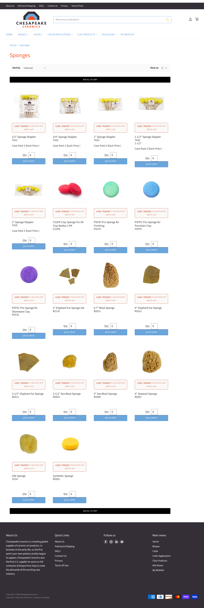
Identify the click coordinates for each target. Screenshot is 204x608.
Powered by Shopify (41, 597)
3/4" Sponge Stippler (65, 137)
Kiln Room (108, 34)
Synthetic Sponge (63, 476)
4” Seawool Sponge (146, 394)
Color (37, 34)
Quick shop (28, 161)
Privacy (64, 6)
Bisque (22, 34)
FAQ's (41, 6)
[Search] (167, 19)
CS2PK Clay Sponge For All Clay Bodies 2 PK (68, 224)
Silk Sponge (19, 476)
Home (9, 34)
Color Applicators (59, 34)
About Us (10, 6)
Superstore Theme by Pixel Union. (19, 597)
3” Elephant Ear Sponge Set (68, 308)
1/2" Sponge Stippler (24, 137)
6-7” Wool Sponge (104, 308)
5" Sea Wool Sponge (105, 394)
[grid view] (162, 67)
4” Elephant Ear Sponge (148, 308)
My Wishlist (127, 34)
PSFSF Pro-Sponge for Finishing (106, 224)
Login (17, 125)
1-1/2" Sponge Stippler (148, 137)
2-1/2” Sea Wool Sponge (67, 394)
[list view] (166, 67)
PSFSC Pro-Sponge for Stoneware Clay (24, 310)
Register (25, 125)
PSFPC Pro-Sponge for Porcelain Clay (147, 224)
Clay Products (86, 34)
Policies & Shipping (26, 6)
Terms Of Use (77, 6)
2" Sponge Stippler (22, 222)
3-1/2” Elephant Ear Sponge (28, 394)
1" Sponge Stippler (104, 137)
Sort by (16, 67)
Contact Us (52, 6)
